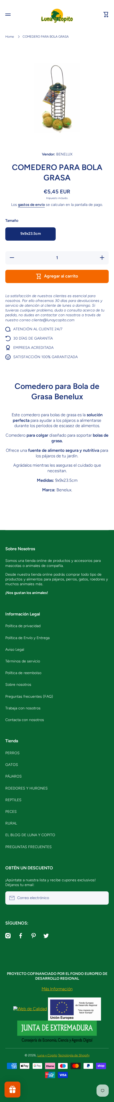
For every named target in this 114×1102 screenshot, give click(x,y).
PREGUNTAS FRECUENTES (28, 847)
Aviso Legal (14, 649)
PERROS (12, 753)
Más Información (57, 988)
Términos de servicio (22, 661)
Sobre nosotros (18, 684)
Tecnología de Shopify (74, 1055)
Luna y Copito (47, 1055)
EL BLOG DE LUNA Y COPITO (30, 835)
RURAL (11, 823)
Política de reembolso (23, 673)
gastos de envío (31, 204)
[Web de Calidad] (30, 1008)
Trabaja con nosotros (23, 708)
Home (9, 36)
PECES (11, 811)
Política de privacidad (23, 626)
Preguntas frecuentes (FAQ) (29, 696)
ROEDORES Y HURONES (26, 788)
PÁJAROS (13, 776)
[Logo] (57, 14)
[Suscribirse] (102, 898)
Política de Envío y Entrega (27, 638)
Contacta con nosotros (24, 720)
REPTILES (13, 800)
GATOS (11, 764)
